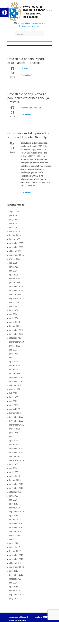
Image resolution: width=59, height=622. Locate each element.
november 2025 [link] (16, 247)
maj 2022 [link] (13, 401)
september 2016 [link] (16, 567)
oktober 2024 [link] (15, 294)
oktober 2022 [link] (15, 385)
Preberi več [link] (25, 75)
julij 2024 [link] (13, 306)
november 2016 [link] (16, 559)
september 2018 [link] (16, 512)
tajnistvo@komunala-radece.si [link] (31, 23)
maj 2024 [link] (13, 314)
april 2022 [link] (13, 405)
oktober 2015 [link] (15, 579)
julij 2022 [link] (13, 393)
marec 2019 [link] (14, 508)
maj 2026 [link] (13, 223)
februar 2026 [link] (15, 235)
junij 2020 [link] (13, 464)
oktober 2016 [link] (15, 563)
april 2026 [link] (13, 227)
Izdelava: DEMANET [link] (43, 617)
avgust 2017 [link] (14, 535)
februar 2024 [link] (15, 326)
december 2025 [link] (16, 243)
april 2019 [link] (13, 504)
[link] (4, 12)
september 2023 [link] (16, 342)
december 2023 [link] (16, 330)
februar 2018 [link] (15, 519)
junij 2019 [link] (13, 496)
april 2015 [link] (13, 587)
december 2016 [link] (16, 555)
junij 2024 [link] (13, 310)
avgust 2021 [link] (14, 429)
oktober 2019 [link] (15, 492)
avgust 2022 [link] (14, 389)
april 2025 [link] (13, 275)
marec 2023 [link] (14, 365)
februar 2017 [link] (15, 551)
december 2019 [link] (16, 484)
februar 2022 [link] (15, 413)
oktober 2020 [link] (15, 456)
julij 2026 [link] (13, 215)
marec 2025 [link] (14, 279)
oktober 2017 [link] (15, 531)
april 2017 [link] (13, 543)
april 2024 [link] (13, 318)
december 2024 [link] (16, 286)
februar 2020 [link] (15, 480)
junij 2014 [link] (13, 598)
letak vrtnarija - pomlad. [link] (30, 108)
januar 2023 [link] (14, 373)
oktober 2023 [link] (15, 338)
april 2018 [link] (13, 516)
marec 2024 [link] (14, 322)
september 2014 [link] (16, 595)
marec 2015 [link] (14, 591)
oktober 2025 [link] (15, 251)
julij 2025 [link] (13, 263)
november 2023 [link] (16, 334)
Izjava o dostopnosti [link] (18, 620)
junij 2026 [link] (13, 219)
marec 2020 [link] (14, 476)
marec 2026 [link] (14, 231)
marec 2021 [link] (14, 444)
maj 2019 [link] (13, 500)
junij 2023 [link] (13, 354)
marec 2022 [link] (14, 409)
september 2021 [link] (16, 425)
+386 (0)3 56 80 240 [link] (31, 26)
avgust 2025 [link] (14, 259)
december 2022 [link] (16, 377)
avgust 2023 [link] (14, 346)
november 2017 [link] (16, 527)
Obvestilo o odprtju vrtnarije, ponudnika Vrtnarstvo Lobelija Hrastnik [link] (28, 98)
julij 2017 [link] (13, 539)
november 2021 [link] (16, 421)
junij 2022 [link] (13, 397)
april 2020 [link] (13, 472)
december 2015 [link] (16, 575)
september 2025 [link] (16, 255)
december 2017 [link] (16, 523)
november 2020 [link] (16, 452)
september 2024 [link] (16, 298)
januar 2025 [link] (14, 283)
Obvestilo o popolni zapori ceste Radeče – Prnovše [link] (25, 61)
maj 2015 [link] (13, 583)
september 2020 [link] (16, 460)
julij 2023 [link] (13, 350)
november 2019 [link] (16, 488)
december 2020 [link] (16, 448)
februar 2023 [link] (15, 369)
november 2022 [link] (16, 381)
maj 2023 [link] (13, 358)
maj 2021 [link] (13, 437)
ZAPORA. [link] (24, 68)
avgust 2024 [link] (14, 302)
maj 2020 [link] (13, 468)
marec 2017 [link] (14, 547)
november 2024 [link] (16, 290)
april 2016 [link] (13, 571)
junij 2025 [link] (13, 267)
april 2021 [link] (13, 441)
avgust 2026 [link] (14, 211)
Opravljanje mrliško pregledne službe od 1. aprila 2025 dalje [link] (28, 135)
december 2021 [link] (16, 417)
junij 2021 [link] (13, 433)
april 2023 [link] (13, 362)
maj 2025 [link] (13, 271)
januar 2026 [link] (14, 239)
